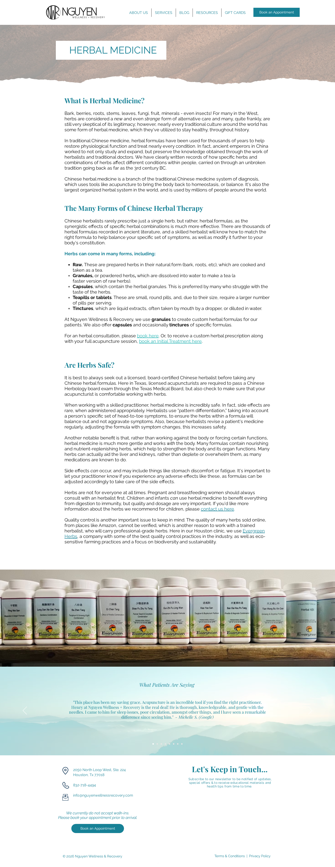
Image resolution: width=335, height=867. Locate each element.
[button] (138, 12)
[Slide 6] (173, 744)
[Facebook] (158, 863)
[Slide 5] (169, 744)
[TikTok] (176, 863)
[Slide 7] (177, 744)
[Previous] (25, 711)
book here (148, 335)
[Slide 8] (182, 744)
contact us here (217, 509)
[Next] (310, 711)
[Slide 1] (153, 744)
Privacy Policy (260, 856)
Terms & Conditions (229, 856)
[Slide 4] (165, 744)
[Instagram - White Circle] (167, 863)
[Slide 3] (161, 744)
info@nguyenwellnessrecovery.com (103, 795)
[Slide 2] (157, 744)
